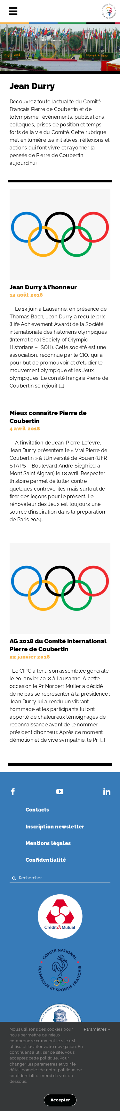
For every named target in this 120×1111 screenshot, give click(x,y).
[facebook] (13, 791)
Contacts (37, 810)
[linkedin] (106, 791)
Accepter (60, 1100)
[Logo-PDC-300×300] (109, 11)
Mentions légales (48, 843)
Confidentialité (46, 860)
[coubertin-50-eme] (60, 1004)
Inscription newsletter (55, 827)
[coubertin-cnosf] (60, 949)
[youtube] (59, 791)
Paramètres (96, 1029)
